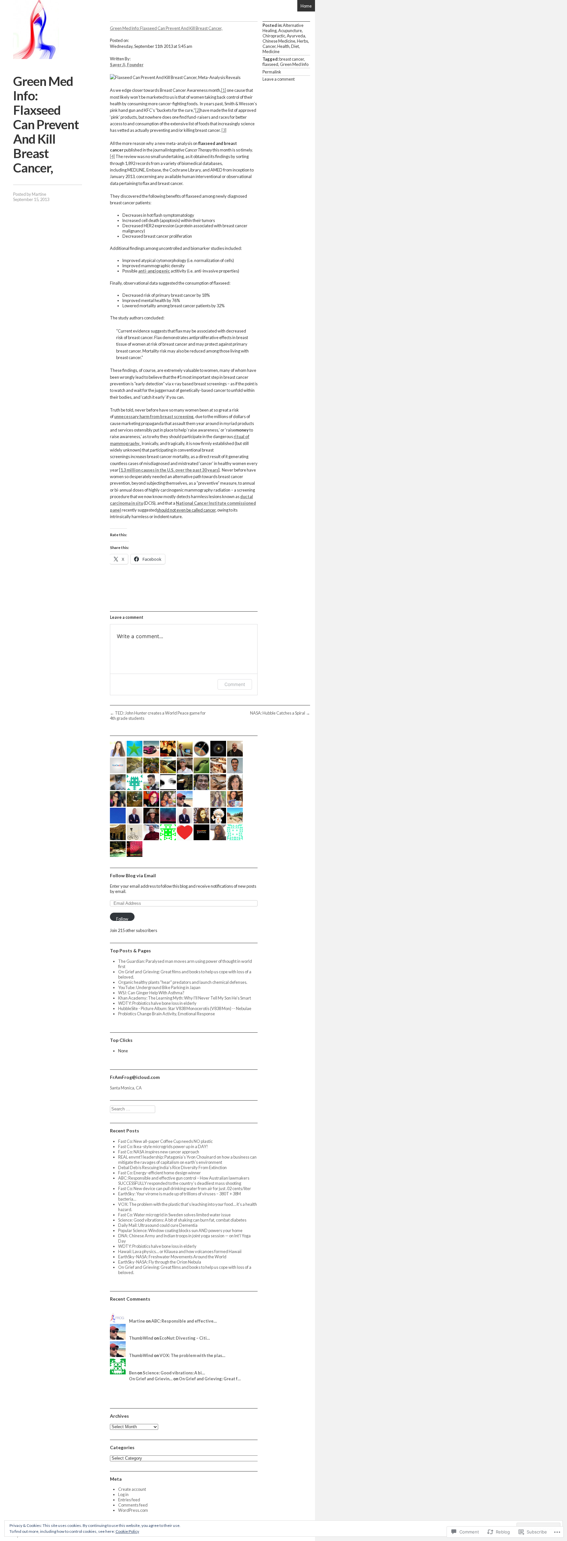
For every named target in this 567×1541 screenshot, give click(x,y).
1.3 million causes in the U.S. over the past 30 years (169, 470)
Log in (123, 1494)
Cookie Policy (127, 1531)
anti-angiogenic (154, 271)
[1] (223, 90)
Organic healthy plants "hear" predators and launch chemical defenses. (182, 982)
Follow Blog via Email (133, 875)
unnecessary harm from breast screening (154, 416)
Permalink (271, 71)
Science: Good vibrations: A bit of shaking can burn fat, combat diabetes (182, 1220)
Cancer (269, 46)
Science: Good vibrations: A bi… (174, 1372)
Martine (39, 194)
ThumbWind (141, 1338)
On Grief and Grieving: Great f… (210, 1378)
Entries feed (129, 1499)
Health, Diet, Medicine (281, 49)
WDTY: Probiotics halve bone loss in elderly (157, 1003)
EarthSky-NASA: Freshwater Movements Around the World (172, 1256)
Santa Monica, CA (126, 1087)
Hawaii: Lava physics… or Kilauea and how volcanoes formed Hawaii (180, 1251)
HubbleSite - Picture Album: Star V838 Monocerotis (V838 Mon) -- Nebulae (184, 1008)
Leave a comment (278, 79)
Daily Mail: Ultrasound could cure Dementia (158, 1225)
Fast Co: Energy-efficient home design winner (159, 1172)
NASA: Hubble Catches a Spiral (280, 713)
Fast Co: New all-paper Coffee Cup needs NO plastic (165, 1141)
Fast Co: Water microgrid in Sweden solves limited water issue (174, 1214)
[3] (223, 130)
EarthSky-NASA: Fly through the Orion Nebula (159, 1262)
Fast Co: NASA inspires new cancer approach (158, 1151)
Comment (234, 684)
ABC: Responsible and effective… (184, 1321)
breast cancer (291, 59)
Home (306, 6)
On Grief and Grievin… (151, 1378)
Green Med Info (294, 64)
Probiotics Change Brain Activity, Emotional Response (166, 1013)
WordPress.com (133, 1510)
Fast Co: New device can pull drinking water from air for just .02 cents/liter (184, 1188)
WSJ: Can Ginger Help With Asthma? (151, 992)
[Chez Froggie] (36, 29)
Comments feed (133, 1505)
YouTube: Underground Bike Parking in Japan (159, 987)
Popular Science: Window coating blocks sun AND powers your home (180, 1230)
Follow (122, 918)
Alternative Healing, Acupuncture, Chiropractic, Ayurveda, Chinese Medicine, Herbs (285, 33)
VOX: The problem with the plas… (192, 1355)
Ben (132, 1372)
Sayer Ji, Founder (126, 64)
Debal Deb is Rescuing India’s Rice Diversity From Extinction (172, 1167)
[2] (197, 110)
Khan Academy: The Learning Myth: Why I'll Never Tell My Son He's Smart (184, 998)
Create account (132, 1489)
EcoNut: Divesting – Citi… (184, 1338)
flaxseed (270, 64)
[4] (112, 156)
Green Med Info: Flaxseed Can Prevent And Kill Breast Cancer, (166, 28)
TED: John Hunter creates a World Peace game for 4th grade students (158, 715)
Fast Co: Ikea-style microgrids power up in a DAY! (163, 1146)
